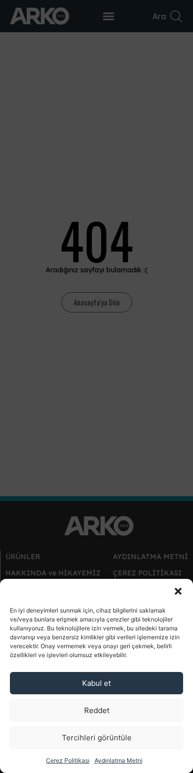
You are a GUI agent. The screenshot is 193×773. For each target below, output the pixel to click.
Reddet (96, 710)
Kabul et (96, 683)
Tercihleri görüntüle (97, 737)
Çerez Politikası (68, 760)
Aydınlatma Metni (119, 760)
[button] (178, 591)
